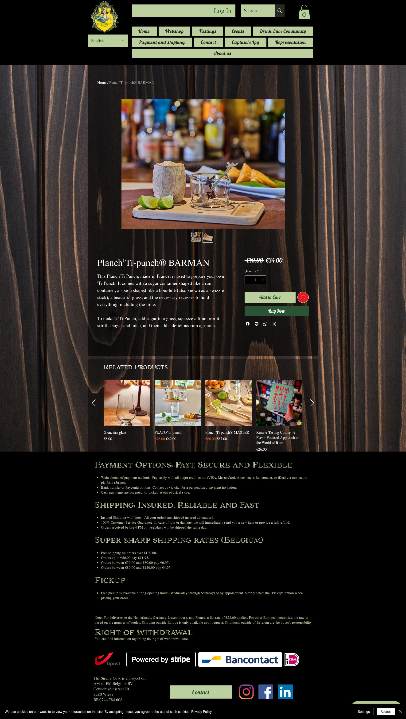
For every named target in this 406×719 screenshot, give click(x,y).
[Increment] (262, 280)
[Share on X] (274, 324)
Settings (364, 711)
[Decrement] (248, 280)
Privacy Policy (201, 711)
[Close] (400, 711)
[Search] (280, 10)
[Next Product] (312, 403)
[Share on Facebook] (247, 324)
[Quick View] (127, 403)
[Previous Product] (94, 403)
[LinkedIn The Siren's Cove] (285, 691)
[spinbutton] (255, 280)
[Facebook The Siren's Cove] (265, 691)
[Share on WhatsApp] (265, 324)
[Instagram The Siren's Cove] (246, 691)
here (184, 638)
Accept (386, 711)
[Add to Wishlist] (303, 297)
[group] (203, 415)
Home (101, 82)
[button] (304, 12)
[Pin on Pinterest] (256, 324)
